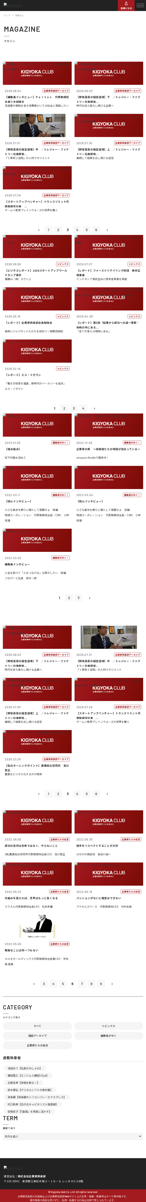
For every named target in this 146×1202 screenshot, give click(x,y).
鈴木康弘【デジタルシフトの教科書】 (30, 1090)
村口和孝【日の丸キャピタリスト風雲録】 (33, 1104)
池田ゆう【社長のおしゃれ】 (25, 1068)
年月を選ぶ (11, 1136)
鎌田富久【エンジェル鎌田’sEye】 (28, 1075)
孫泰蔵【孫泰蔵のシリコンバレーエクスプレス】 (37, 1097)
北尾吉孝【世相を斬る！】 (24, 1083)
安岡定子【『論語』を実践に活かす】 (30, 1111)
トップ (7, 15)
